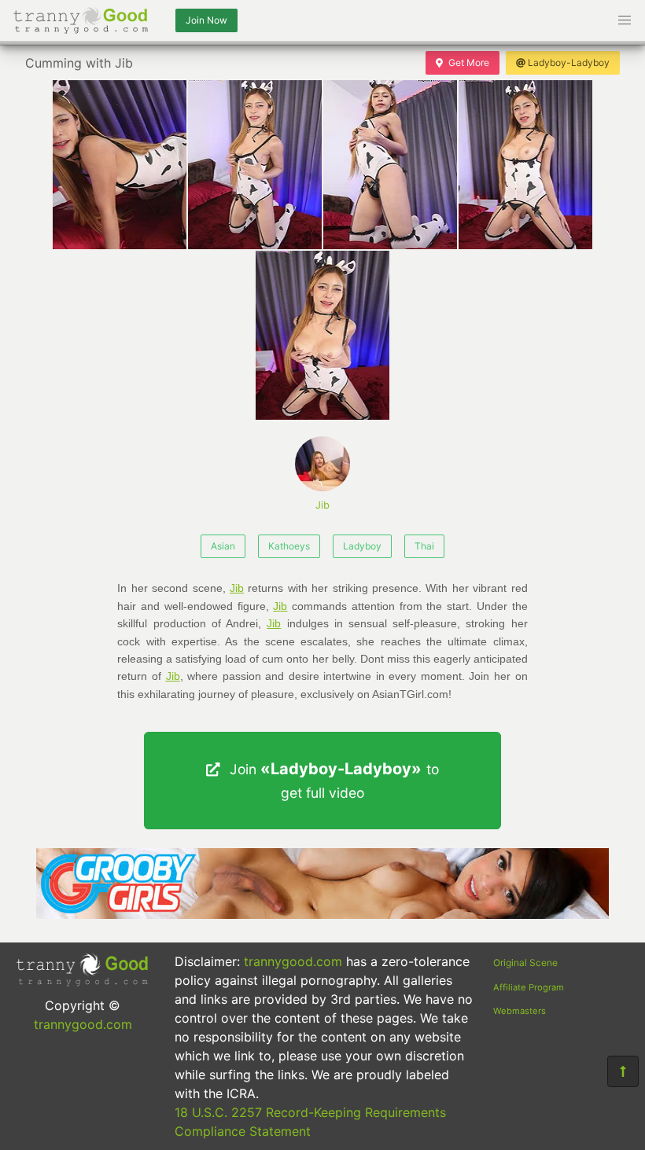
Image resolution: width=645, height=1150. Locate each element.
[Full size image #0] (119, 164)
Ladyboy (362, 546)
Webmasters (519, 1010)
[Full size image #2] (390, 164)
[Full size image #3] (525, 164)
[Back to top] (623, 1071)
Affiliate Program (528, 987)
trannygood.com (83, 1024)
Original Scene (525, 962)
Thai (424, 546)
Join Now (206, 20)
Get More (468, 62)
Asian (223, 546)
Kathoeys (289, 546)
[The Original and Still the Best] (322, 914)
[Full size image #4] (322, 335)
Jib (322, 505)
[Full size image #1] (255, 164)
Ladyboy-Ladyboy (569, 62)
